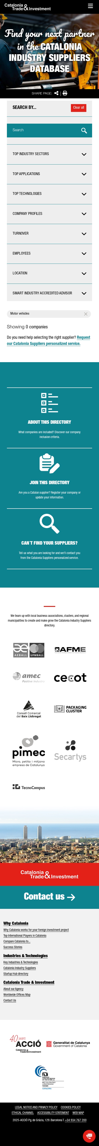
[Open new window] (29, 709)
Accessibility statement (53, 1113)
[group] (49, 154)
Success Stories (12, 947)
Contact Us (9, 1000)
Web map (78, 1113)
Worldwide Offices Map (16, 995)
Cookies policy (71, 1107)
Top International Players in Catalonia (24, 936)
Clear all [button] (78, 108)
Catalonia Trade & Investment (28, 983)
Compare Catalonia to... (16, 941)
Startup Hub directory (15, 974)
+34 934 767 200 (76, 1120)
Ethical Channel (23, 1113)
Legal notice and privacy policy (36, 1107)
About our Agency (13, 989)
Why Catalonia (15, 924)
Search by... (24, 108)
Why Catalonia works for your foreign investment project (36, 930)
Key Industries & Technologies (20, 962)
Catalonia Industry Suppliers (19, 968)
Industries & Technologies (25, 956)
